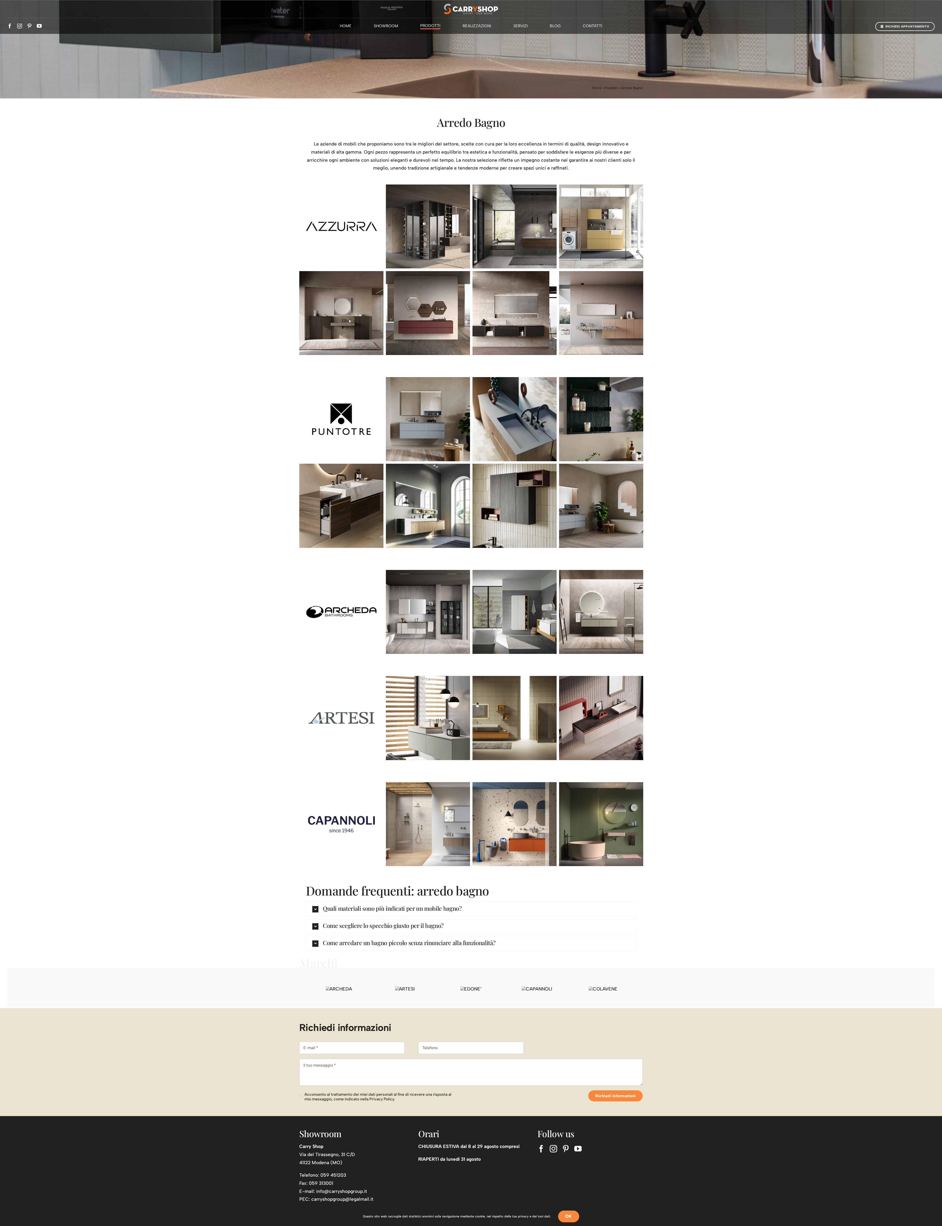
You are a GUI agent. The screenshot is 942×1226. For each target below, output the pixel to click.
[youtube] (39, 26)
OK (568, 1216)
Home (597, 88)
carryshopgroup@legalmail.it (342, 1171)
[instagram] (19, 26)
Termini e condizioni (458, 1191)
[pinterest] (29, 26)
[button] (471, 909)
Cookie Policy (402, 1191)
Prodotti (611, 88)
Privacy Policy (428, 1191)
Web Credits (486, 1191)
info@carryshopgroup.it (341, 1164)
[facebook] (9, 26)
